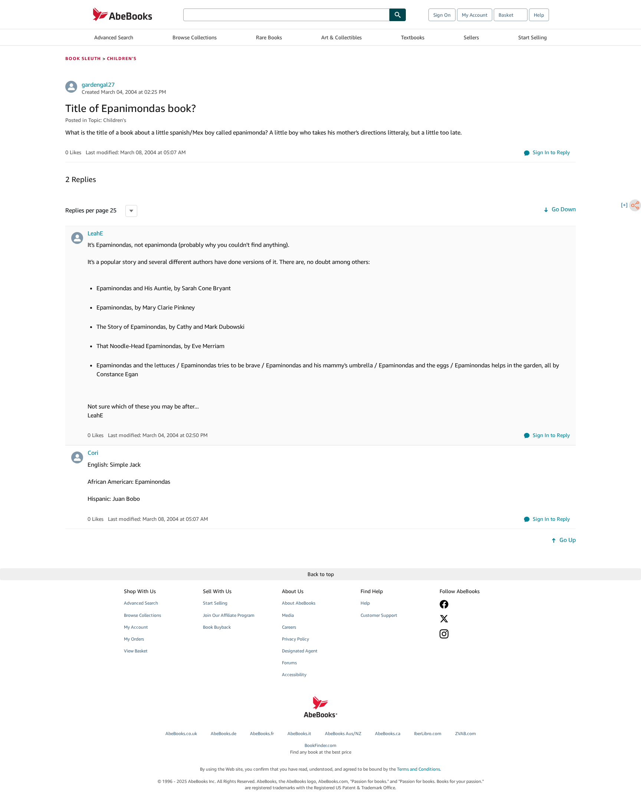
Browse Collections (194, 37)
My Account (474, 15)
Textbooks (412, 37)
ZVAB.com (465, 733)
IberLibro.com (427, 733)
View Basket (136, 651)
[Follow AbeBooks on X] (474, 618)
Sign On (442, 15)
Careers (289, 627)
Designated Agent (300, 651)
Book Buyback (217, 627)
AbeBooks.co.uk (181, 733)
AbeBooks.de (223, 733)
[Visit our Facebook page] (474, 604)
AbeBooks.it (299, 733)
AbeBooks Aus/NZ (343, 733)
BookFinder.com (320, 748)
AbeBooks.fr (262, 733)
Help (539, 15)
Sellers (471, 37)
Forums (289, 662)
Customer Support (379, 615)
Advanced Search (113, 37)
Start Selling (532, 37)
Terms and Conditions (418, 769)
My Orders (134, 639)
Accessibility (294, 674)
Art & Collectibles (341, 37)
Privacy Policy (295, 639)
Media (288, 615)
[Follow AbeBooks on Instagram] (474, 634)
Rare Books (269, 37)
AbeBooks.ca (387, 733)
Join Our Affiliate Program (228, 615)
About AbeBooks (298, 603)
